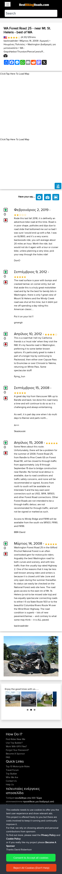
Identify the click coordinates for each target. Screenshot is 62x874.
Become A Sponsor (15, 753)
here (42, 587)
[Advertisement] (31, 107)
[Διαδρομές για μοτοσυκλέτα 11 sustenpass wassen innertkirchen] (44, 699)
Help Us (10, 784)
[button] (8, 656)
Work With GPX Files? (16, 746)
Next (52, 699)
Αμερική (44, 40)
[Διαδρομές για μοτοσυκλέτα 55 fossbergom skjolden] (28, 699)
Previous (10, 699)
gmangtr (18, 322)
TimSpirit (10, 797)
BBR (34, 797)
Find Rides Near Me (15, 739)
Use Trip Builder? (14, 742)
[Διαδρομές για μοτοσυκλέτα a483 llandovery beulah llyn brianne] (12, 699)
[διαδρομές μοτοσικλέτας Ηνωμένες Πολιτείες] (5, 37)
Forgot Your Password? (17, 750)
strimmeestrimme (14, 801)
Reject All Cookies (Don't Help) (31, 868)
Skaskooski (20, 431)
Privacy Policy (48, 835)
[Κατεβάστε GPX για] (58, 186)
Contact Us (11, 780)
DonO (17, 260)
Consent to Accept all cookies (30, 858)
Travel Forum (12, 770)
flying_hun (19, 376)
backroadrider (11, 40)
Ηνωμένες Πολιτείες (14, 44)
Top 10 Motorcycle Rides (18, 766)
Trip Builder (11, 773)
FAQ (8, 757)
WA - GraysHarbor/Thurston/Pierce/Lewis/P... (24, 49)
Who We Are (12, 777)
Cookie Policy (13, 838)
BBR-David (19, 532)
